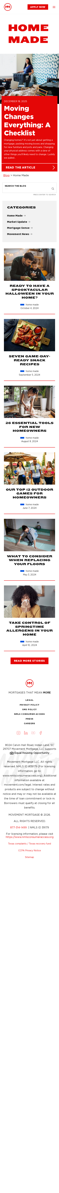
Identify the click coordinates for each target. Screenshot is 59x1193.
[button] (54, 7)
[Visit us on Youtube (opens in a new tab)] (33, 732)
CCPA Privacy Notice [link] (29, 850)
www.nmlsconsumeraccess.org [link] (22, 775)
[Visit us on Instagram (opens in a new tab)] (18, 732)
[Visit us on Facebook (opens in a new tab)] (40, 732)
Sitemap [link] (29, 857)
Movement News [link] (18, 234)
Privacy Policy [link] (29, 705)
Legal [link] (29, 700)
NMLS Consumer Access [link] (29, 714)
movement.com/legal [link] (17, 784)
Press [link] (29, 719)
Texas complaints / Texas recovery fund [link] (29, 843)
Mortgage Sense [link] (18, 227)
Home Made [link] (15, 215)
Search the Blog (15, 186)
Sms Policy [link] (29, 709)
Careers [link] (29, 723)
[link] (7, 7)
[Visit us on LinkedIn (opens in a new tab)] (25, 732)
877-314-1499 (19, 827)
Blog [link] (6, 175)
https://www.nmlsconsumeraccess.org (29, 837)
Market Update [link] (17, 221)
